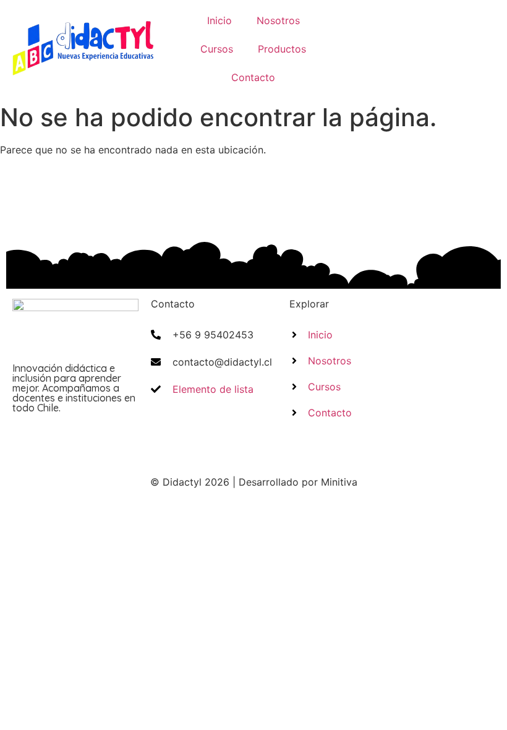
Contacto (253, 77)
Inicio (219, 20)
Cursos (216, 49)
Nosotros (278, 20)
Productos (282, 49)
